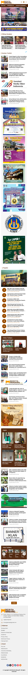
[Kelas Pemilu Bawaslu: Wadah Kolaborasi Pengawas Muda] (20, 438)
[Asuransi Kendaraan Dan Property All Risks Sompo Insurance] (17, 551)
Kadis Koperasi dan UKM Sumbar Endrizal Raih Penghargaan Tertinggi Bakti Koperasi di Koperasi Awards (20, 47)
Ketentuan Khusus (5, 638)
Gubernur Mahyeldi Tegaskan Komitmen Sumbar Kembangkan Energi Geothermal (17, 513)
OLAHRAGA (4, 655)
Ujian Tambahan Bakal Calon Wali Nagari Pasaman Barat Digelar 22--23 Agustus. (17, 471)
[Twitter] (10, 665)
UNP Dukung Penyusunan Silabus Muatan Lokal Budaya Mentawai (17, 588)
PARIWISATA (4, 648)
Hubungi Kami (4, 641)
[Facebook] (8, 665)
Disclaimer (3, 634)
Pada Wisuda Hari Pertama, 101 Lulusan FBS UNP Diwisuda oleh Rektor (7, 47)
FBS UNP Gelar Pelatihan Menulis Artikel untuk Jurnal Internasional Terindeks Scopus (16, 289)
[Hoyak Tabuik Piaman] (20, 343)
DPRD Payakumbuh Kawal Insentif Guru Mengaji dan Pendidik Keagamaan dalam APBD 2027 (18, 74)
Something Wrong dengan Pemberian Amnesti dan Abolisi (8, 350)
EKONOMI (3, 657)
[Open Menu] (24, 2)
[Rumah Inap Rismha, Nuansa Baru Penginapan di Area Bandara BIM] (4, 551)
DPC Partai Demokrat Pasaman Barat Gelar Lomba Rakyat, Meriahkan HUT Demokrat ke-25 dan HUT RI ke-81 (17, 366)
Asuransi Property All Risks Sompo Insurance (23, 556)
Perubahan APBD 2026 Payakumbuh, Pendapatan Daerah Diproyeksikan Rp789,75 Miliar (16, 299)
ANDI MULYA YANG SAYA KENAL (7, 463)
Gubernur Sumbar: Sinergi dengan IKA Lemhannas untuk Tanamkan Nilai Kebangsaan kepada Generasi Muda (18, 521)
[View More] (25, 337)
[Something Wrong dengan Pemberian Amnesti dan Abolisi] (7, 343)
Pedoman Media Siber (6, 632)
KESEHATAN (4, 659)
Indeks (14, 603)
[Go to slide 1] (4, 23)
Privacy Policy (4, 636)
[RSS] (20, 665)
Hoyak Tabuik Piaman (18, 349)
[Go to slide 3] (17, 23)
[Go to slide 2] (11, 23)
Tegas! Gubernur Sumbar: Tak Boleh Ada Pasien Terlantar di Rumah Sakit (16, 580)
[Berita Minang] (8, 2)
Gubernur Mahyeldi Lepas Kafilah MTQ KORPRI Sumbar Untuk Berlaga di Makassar (17, 563)
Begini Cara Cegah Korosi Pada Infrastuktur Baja (7, 446)
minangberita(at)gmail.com (9, 622)
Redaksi (3, 630)
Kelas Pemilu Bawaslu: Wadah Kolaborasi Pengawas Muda (20, 446)
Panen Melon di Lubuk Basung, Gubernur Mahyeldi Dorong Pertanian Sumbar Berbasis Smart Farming (18, 480)
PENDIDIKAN (5, 13)
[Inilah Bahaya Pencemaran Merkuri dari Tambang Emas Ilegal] (20, 455)
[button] (21, 2)
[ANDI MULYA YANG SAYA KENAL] (7, 455)
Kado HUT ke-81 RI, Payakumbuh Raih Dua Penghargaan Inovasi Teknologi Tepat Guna (15, 325)
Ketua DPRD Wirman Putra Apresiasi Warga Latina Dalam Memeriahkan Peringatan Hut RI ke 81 (17, 92)
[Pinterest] (13, 665)
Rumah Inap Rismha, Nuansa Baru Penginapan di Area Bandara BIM (5, 556)
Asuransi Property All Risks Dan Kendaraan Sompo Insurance (11, 556)
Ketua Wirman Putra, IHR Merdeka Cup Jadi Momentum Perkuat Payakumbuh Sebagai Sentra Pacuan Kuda (18, 101)
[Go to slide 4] (23, 23)
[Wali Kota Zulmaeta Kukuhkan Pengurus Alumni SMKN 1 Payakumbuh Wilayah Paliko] (4, 66)
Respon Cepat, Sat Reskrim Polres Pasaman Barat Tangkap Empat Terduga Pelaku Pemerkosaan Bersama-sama (18, 374)
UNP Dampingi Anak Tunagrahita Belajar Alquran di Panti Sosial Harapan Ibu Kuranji (17, 596)
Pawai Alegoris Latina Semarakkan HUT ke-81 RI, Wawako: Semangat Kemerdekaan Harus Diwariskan (18, 58)
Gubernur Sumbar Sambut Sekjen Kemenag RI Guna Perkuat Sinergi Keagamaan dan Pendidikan (18, 487)
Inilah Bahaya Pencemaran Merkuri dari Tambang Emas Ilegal (20, 464)
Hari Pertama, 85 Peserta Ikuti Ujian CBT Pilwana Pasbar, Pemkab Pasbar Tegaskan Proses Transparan (16, 294)
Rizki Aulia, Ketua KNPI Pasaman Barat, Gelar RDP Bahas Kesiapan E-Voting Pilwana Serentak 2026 (16, 310)
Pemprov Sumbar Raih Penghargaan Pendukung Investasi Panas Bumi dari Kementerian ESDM (15, 358)
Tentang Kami (4, 628)
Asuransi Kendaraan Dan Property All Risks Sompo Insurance (17, 556)
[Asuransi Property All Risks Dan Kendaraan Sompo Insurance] (10, 551)
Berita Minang (15, 670)
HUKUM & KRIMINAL (6, 650)
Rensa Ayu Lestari (19, 459)
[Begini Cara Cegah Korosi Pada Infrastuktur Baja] (7, 438)
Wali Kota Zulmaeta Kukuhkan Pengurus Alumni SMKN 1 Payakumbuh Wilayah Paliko (17, 66)
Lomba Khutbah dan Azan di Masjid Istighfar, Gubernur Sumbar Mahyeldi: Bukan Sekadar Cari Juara (18, 390)
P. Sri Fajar (5, 459)
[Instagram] (18, 665)
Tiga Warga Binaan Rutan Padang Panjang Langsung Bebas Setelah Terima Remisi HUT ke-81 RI (16, 331)
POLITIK (3, 646)
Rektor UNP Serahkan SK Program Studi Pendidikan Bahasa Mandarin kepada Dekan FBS (13, 17)
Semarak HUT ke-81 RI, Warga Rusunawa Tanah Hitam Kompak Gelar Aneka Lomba (15, 320)
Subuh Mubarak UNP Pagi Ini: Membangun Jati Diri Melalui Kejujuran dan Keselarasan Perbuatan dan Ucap (16, 572)
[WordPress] (15, 665)
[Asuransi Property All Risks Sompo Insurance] (23, 551)
